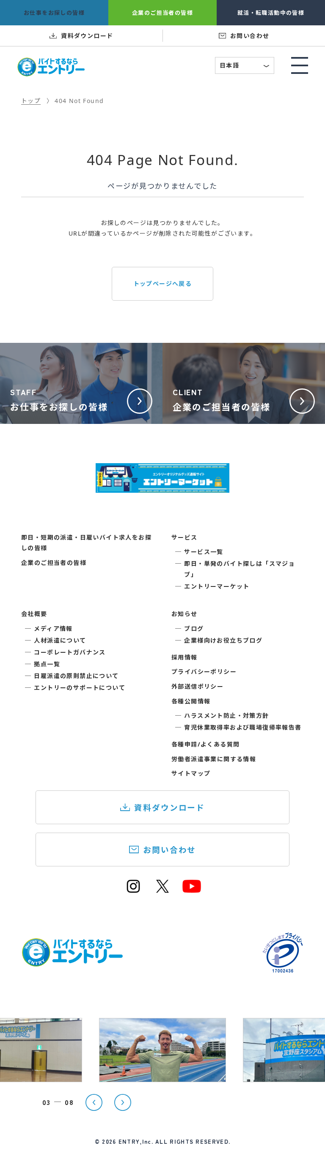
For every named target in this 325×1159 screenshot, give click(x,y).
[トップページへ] (72, 962)
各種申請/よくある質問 (205, 744)
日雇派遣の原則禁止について (76, 676)
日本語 (245, 66)
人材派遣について (60, 640)
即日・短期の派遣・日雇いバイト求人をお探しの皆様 (86, 542)
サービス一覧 (203, 552)
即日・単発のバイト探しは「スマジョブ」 (239, 568)
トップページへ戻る (162, 284)
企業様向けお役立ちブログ (223, 640)
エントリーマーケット (216, 586)
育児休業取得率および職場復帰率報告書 (242, 727)
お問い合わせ (169, 849)
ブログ (194, 628)
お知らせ (184, 614)
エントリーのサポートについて (79, 688)
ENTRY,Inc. (135, 1141)
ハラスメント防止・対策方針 (226, 715)
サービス (184, 537)
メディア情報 (53, 628)
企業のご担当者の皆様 (53, 563)
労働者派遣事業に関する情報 (213, 759)
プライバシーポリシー (204, 672)
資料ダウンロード (169, 807)
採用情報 (184, 657)
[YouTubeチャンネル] (191, 890)
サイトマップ (190, 773)
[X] (162, 890)
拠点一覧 (47, 664)
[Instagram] (133, 890)
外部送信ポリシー (197, 686)
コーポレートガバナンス (69, 652)
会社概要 (34, 614)
